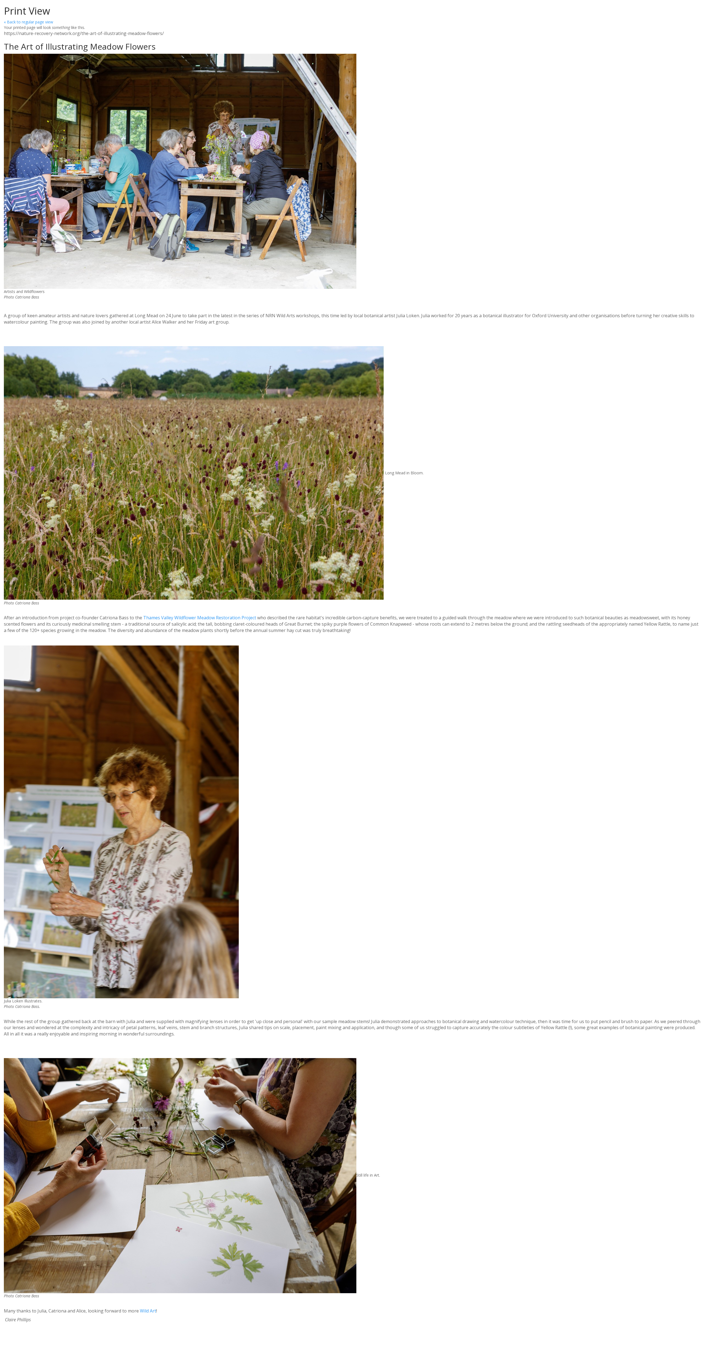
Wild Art (148, 1311)
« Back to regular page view (28, 22)
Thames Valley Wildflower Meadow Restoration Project (199, 618)
